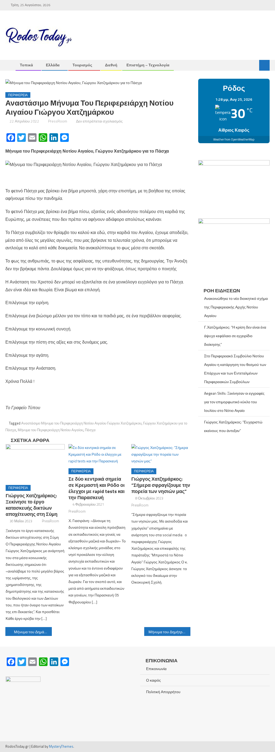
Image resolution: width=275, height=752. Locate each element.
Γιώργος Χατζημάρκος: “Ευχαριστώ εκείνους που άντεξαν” (233, 426)
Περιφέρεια (18, 95)
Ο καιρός (153, 680)
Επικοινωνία (156, 668)
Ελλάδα (53, 65)
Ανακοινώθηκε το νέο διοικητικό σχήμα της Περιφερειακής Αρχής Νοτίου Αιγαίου (236, 307)
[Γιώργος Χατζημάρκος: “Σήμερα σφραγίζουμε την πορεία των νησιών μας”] (160, 454)
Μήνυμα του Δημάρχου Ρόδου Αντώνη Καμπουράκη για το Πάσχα (33, 632)
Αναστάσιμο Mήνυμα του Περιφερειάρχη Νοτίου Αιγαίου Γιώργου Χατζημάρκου (81, 423)
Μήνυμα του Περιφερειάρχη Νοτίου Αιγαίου (50, 430)
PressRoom (57, 121)
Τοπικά (26, 65)
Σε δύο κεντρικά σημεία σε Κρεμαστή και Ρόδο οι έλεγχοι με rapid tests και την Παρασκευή (96, 488)
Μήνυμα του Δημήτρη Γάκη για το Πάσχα (169, 632)
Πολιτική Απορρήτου (163, 692)
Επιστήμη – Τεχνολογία (147, 65)
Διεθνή (111, 65)
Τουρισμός (82, 65)
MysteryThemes (61, 746)
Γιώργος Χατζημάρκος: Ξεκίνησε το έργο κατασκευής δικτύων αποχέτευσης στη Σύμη (31, 505)
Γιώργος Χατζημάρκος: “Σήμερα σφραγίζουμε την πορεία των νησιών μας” (160, 485)
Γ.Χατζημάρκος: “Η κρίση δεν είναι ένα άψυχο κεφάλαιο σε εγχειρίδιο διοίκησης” (235, 335)
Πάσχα (90, 430)
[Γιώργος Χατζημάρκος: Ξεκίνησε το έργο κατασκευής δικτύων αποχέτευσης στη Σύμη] (35, 462)
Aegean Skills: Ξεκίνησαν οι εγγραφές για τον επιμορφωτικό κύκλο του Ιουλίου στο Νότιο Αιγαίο (234, 401)
